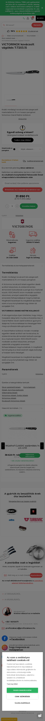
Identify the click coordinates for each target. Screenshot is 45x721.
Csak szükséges (22, 696)
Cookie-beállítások (22, 703)
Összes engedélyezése (22, 690)
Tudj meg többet (12, 684)
